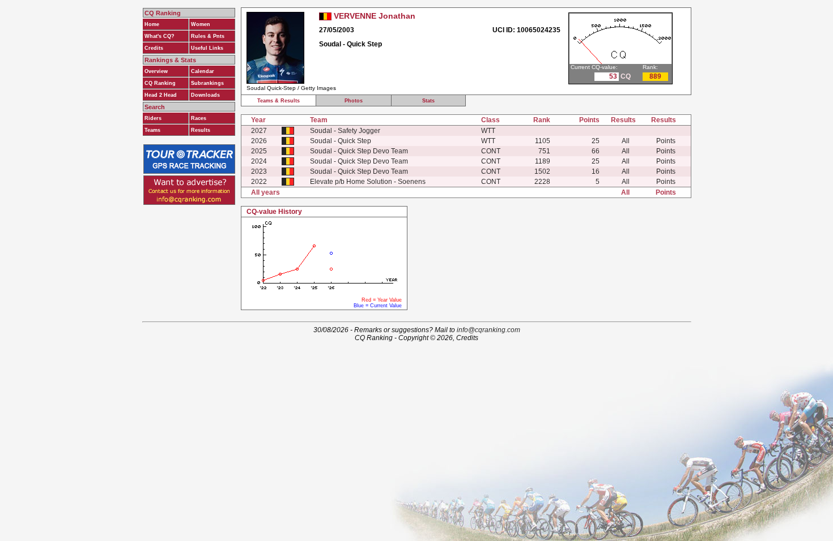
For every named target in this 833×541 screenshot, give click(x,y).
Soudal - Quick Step (340, 141)
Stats (428, 101)
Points (665, 141)
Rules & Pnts (207, 36)
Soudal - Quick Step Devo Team (359, 151)
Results (200, 130)
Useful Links (207, 48)
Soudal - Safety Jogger (345, 131)
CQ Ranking (160, 83)
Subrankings (207, 83)
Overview (156, 71)
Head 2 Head (160, 95)
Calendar (202, 71)
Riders (153, 118)
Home (151, 24)
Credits (153, 48)
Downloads (205, 95)
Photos (354, 101)
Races (198, 118)
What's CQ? (159, 36)
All (626, 141)
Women (200, 24)
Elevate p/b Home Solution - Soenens (368, 182)
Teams (152, 130)
